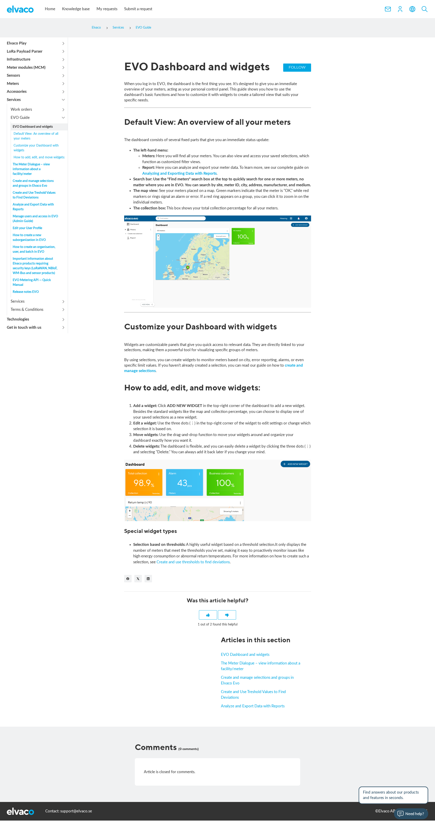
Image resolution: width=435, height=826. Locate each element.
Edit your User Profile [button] (27, 228)
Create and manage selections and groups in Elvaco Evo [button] (33, 183)
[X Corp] (138, 578)
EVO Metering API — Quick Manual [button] (32, 283)
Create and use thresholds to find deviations (193, 562)
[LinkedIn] (148, 578)
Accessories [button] (17, 91)
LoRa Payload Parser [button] (24, 51)
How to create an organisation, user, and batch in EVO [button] (34, 249)
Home (50, 9)
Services (118, 27)
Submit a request (138, 9)
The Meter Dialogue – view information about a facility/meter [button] (31, 169)
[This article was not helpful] (227, 615)
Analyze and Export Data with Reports (253, 706)
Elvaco (96, 27)
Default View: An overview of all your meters (36, 136)
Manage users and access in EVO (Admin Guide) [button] (35, 219)
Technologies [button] (18, 319)
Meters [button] (13, 84)
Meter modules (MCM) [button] (26, 67)
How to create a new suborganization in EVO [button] (29, 238)
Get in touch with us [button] (24, 327)
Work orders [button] (21, 109)
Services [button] (14, 100)
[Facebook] (128, 578)
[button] (400, 9)
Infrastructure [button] (18, 59)
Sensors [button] (13, 75)
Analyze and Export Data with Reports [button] (33, 207)
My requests (107, 9)
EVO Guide (143, 27)
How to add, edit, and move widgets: (39, 157)
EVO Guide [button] (20, 118)
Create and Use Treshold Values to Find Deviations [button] (34, 195)
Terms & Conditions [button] (27, 309)
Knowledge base (76, 9)
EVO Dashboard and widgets (245, 655)
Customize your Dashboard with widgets (36, 148)
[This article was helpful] (208, 615)
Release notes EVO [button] (26, 292)
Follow (297, 67)
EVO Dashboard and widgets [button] (33, 126)
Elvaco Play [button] (17, 43)
